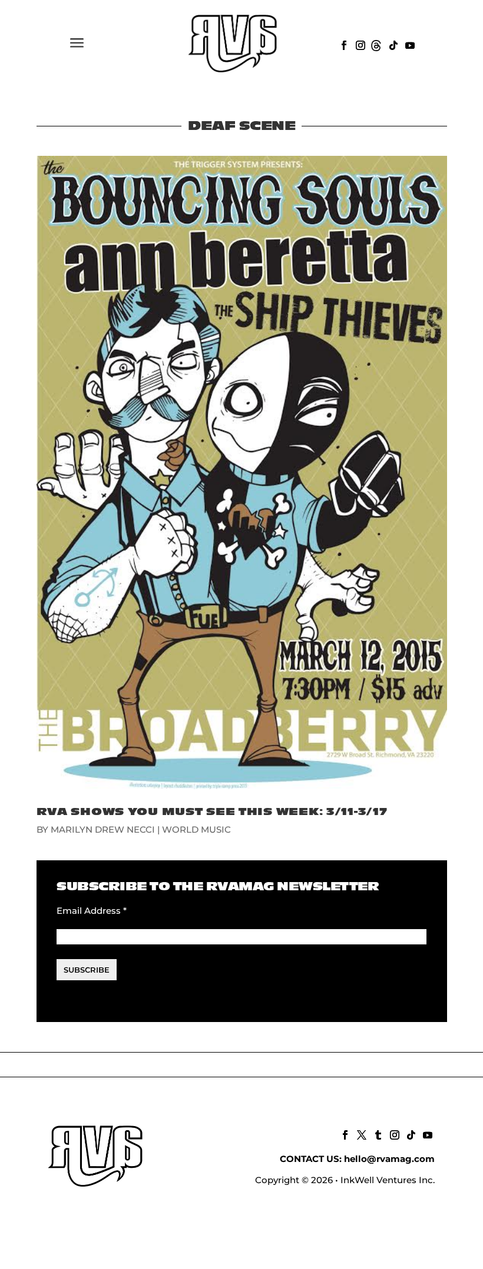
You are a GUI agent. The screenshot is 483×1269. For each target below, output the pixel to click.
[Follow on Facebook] (343, 44)
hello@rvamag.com (389, 1158)
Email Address (92, 910)
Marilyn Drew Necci (103, 829)
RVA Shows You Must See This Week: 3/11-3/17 (212, 812)
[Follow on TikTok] (392, 44)
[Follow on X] (360, 1134)
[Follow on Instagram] (359, 44)
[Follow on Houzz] (376, 44)
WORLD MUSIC (196, 829)
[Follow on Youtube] (409, 44)
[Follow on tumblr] (377, 1134)
